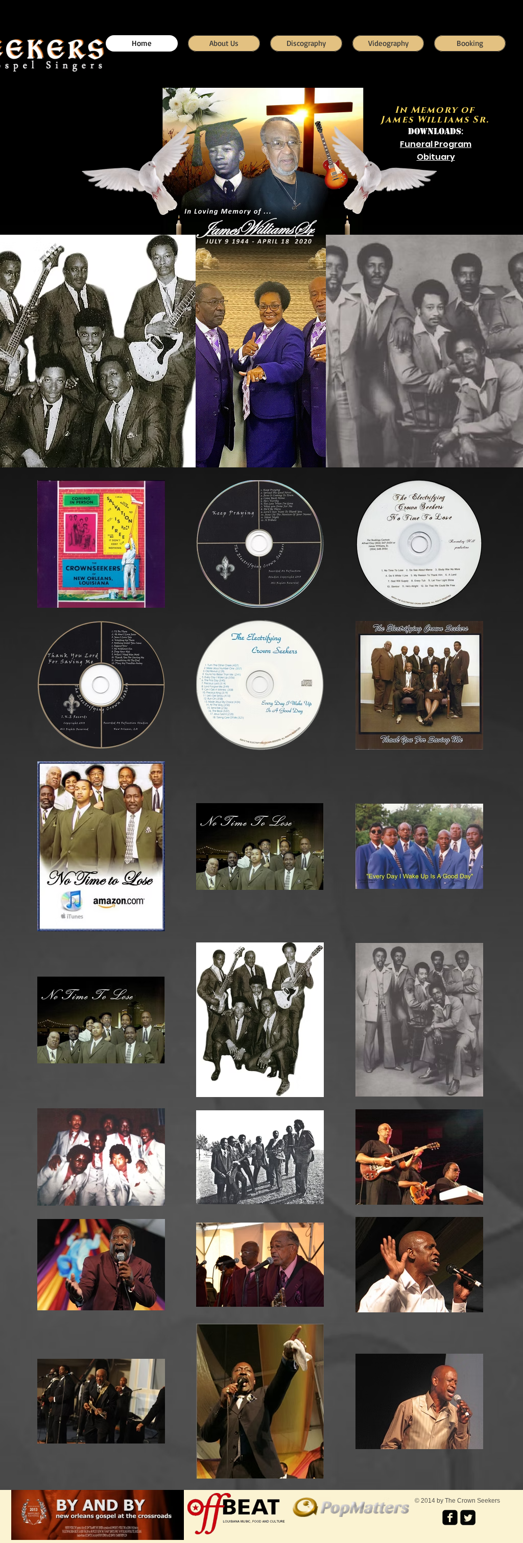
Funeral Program (435, 144)
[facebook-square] (450, 1517)
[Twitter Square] (468, 1517)
